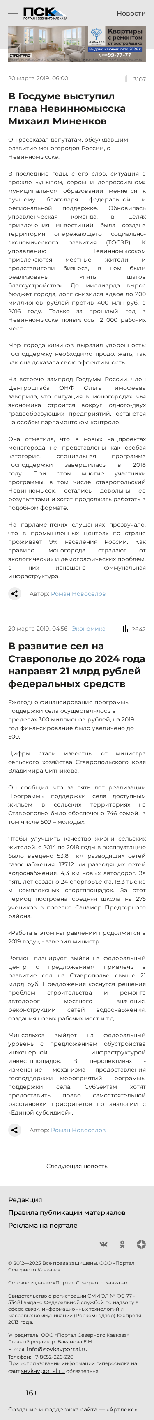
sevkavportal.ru (43, 1371)
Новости (131, 13)
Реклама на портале (43, 1225)
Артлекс (121, 1409)
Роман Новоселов (78, 594)
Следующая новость (77, 1166)
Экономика (89, 628)
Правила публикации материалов (67, 1212)
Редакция (25, 1200)
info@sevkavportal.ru (57, 1349)
